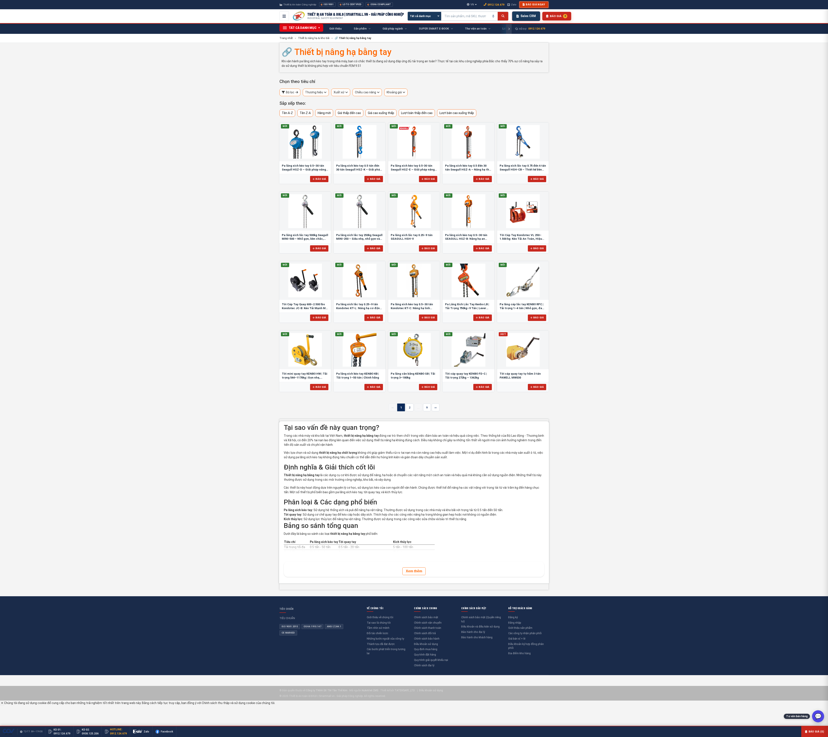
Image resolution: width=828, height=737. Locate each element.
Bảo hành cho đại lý (473, 632)
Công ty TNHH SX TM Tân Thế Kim (326, 690)
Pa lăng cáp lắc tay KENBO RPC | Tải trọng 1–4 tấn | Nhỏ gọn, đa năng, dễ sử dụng (521, 308)
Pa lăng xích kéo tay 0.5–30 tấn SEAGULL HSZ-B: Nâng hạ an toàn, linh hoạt (466, 238)
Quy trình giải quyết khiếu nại (431, 660)
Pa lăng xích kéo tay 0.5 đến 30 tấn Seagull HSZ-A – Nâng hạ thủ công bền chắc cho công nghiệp (468, 169)
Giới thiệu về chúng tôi (380, 617)
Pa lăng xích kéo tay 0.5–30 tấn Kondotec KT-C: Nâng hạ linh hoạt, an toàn (412, 308)
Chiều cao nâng (365, 92)
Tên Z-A (305, 113)
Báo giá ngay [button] (535, 4)
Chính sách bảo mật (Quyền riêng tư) (481, 619)
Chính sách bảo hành (426, 638)
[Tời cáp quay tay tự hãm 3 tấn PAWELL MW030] (523, 349)
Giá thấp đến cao (349, 113)
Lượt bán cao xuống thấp (456, 113)
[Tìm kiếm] (503, 16)
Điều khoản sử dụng (426, 644)
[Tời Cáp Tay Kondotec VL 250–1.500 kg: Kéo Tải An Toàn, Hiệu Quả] (523, 211)
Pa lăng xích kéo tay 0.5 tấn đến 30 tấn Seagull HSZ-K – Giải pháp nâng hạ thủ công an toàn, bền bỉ (359, 169)
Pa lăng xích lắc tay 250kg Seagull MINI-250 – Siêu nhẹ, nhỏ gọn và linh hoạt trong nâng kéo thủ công (359, 238)
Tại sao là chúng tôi (379, 622)
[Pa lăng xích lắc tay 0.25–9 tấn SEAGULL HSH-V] (414, 211)
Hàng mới (324, 113)
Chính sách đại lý (424, 665)
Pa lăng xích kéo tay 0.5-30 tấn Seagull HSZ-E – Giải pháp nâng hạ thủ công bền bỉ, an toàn (413, 169)
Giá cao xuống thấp (381, 113)
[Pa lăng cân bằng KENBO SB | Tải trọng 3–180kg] (414, 349)
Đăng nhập (514, 622)
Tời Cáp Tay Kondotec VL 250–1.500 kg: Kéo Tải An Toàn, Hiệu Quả (521, 238)
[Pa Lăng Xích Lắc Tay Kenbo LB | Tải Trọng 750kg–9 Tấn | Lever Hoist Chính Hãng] (468, 280)
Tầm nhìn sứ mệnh (378, 627)
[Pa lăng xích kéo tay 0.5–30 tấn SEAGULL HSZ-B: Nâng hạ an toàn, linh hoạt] (468, 211)
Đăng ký (513, 617)
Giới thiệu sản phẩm (520, 627)
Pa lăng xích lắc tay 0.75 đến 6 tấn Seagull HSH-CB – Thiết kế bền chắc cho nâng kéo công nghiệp (523, 169)
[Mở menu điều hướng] (284, 16)
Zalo (513, 4)
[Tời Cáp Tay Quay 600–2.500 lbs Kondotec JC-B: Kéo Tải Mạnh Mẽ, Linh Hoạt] (305, 280)
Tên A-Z (287, 113)
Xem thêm (414, 571)
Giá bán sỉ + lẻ (516, 638)
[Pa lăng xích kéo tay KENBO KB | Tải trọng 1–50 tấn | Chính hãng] (359, 349)
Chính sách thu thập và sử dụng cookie (228, 703)
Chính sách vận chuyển (428, 622)
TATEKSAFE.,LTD (405, 690)
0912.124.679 (496, 4)
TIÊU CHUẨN (286, 608)
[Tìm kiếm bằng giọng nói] (493, 16)
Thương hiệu (314, 92)
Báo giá (320, 178)
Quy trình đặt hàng (425, 654)
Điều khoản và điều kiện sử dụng (480, 626)
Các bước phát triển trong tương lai (386, 651)
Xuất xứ (339, 92)
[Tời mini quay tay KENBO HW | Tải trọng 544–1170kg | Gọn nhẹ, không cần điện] (305, 349)
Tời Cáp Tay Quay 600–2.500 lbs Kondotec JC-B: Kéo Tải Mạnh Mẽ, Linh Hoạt (305, 308)
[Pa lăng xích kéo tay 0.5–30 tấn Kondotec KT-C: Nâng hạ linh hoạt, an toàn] (414, 280)
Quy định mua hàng (425, 649)
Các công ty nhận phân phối (525, 633)
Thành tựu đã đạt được (381, 644)
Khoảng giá (394, 92)
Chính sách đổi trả (425, 633)
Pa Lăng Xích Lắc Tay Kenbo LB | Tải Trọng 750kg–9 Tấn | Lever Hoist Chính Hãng (467, 308)
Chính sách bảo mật (426, 617)
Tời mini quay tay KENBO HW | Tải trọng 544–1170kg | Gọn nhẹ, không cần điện (304, 377)
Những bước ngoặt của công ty (385, 638)
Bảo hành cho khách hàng (476, 637)
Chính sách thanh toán (427, 627)
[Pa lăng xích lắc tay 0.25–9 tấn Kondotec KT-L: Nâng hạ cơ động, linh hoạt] (359, 280)
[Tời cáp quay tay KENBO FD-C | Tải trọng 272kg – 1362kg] (468, 349)
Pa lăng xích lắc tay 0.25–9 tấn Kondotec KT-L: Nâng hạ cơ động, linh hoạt (359, 308)
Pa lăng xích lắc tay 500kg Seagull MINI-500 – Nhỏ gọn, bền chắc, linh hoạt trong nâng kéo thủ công (305, 238)
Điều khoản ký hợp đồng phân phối (526, 646)
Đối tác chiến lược (377, 633)
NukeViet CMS (370, 690)
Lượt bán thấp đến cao (417, 113)
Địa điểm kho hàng (519, 653)
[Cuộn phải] (509, 29)
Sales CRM (528, 16)
